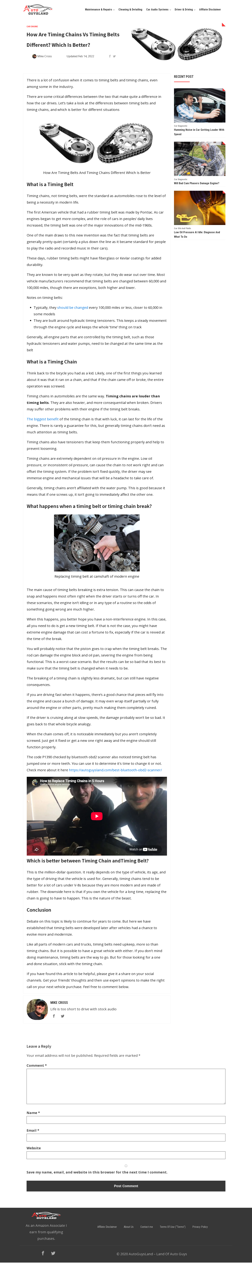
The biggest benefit (43, 419)
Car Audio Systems (157, 9)
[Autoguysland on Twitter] (53, 1253)
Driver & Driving (184, 9)
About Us (129, 1226)
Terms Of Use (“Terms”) (172, 1226)
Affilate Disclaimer (210, 9)
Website (34, 1148)
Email (33, 1130)
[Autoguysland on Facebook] (43, 1253)
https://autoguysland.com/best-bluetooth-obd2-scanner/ (115, 770)
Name (33, 1112)
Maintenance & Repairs (98, 9)
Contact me (146, 1226)
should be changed (72, 307)
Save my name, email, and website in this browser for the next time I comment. (97, 1172)
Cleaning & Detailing (130, 9)
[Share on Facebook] (110, 56)
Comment (37, 1065)
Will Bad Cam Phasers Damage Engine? (196, 183)
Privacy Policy (200, 1226)
